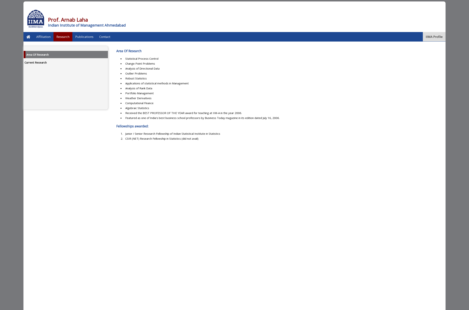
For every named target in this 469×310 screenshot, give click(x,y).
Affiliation (43, 37)
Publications (84, 37)
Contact (104, 37)
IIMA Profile (434, 37)
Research (62, 37)
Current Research (36, 62)
